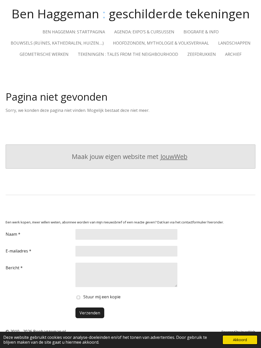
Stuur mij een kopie (102, 297)
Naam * (13, 234)
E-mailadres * (18, 251)
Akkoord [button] (240, 339)
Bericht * (14, 268)
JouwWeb (173, 156)
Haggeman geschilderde (130, 13)
